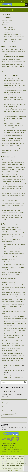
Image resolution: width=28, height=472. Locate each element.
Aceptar (16, 470)
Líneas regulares (6, 402)
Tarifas (3, 420)
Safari (22, 377)
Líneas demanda (6, 406)
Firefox (22, 375)
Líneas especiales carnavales (8, 414)
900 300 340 (9, 391)
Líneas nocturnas (6, 410)
